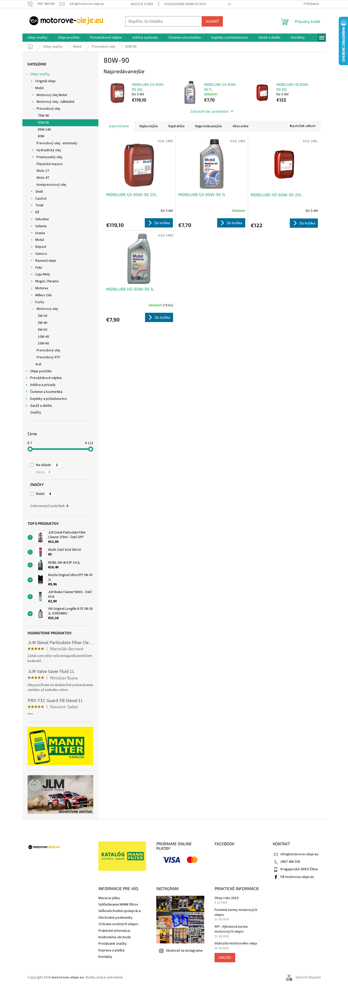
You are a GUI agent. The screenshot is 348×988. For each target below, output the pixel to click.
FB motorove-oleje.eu (297, 877)
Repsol (40, 246)
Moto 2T (43, 170)
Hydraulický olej (49, 150)
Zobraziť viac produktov (209, 111)
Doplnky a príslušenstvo (48, 398)
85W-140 (44, 129)
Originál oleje (45, 81)
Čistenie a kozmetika (46, 391)
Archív (225, 957)
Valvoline (42, 219)
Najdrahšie (176, 126)
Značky (35, 412)
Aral (38, 364)
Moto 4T (43, 177)
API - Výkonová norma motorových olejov (231, 929)
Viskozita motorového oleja (236, 943)
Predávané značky (112, 943)
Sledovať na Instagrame (184, 950)
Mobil (39, 88)
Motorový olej (47, 308)
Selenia (41, 226)
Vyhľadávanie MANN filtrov (185, 4)
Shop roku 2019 (226, 898)
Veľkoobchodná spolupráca (119, 911)
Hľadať (212, 21)
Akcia (43, 472)
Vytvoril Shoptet (308, 977)
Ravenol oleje (45, 260)
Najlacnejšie (149, 126)
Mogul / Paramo (47, 281)
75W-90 (43, 115)
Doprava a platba (111, 950)
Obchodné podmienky (115, 917)
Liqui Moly (42, 274)
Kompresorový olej (51, 184)
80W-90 (43, 122)
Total (39, 205)
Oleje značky (40, 74)
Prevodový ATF (48, 357)
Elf (37, 212)
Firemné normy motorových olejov (236, 912)
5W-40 (42, 322)
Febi (38, 267)
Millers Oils (43, 295)
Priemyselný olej (49, 157)
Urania (40, 233)
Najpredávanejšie (208, 126)
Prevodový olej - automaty (57, 143)
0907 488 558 (290, 861)
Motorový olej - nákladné (55, 101)
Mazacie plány (142, 4)
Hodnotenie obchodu (114, 937)
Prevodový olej (48, 108)
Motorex (41, 288)
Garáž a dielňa (41, 405)
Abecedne (241, 126)
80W (41, 136)
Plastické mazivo (50, 164)
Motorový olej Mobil (52, 95)
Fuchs (39, 302)
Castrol (40, 198)
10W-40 (43, 336)
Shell (39, 191)
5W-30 (42, 315)
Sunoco (41, 253)
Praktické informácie (114, 930)
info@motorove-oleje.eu (299, 854)
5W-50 (42, 329)
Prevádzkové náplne (46, 378)
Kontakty (105, 956)
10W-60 (43, 343)
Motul (39, 239)
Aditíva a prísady (43, 384)
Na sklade (47, 465)
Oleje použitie (41, 371)
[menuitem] (37, 37)
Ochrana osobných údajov (118, 924)
